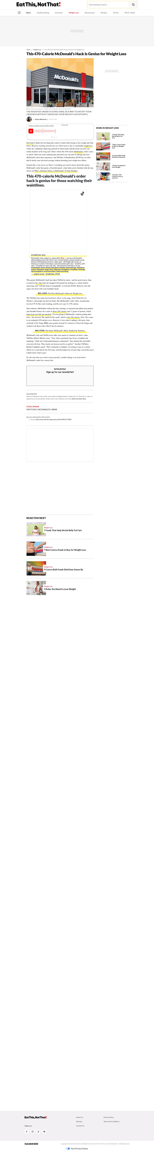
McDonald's (44, 409)
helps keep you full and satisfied (39, 314)
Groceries (59, 13)
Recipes (104, 13)
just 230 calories (73, 317)
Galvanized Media (76, 1144)
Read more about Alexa (79, 399)
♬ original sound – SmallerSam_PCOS (46, 274)
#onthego (81, 269)
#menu (42, 267)
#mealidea (74, 269)
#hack (48, 267)
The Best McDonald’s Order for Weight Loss (65, 293)
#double (62, 267)
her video (38, 283)
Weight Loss (74, 13)
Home (29, 50)
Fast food (30, 142)
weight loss (88, 145)
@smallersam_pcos (38, 255)
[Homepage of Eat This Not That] (36, 1117)
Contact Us (80, 1126)
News (28, 13)
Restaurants (90, 13)
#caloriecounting (62, 271)
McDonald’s (78, 151)
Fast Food (31, 409)
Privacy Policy (109, 1117)
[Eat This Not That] (60, 369)
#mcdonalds (35, 267)
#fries (51, 269)
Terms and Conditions (111, 1121)
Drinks (116, 13)
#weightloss (65, 269)
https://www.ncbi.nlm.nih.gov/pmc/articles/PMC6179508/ (54, 419)
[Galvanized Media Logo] (31, 1144)
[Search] (133, 4)
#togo (47, 269)
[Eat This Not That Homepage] (39, 4)
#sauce (33, 269)
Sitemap (79, 1121)
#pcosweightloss (37, 271)
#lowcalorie (54, 267)
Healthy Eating (43, 13)
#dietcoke (57, 269)
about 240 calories (60, 311)
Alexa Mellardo (41, 119)
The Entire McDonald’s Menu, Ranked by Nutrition (65, 330)
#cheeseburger (71, 267)
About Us (79, 1117)
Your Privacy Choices (79, 1148)
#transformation (50, 271)
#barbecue (81, 267)
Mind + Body (130, 13)
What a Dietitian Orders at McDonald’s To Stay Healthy (55, 170)
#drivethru (40, 269)
